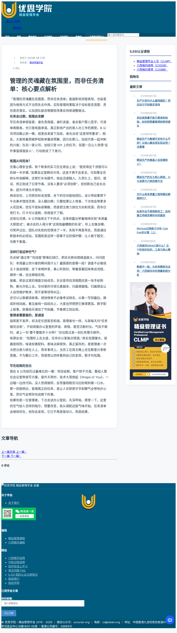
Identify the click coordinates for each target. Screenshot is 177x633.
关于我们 (64, 36)
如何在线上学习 (18, 566)
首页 (7, 36)
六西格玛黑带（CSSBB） (152, 69)
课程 (19, 36)
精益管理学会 (36, 62)
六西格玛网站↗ (96, 36)
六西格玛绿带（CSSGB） (152, 65)
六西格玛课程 (16, 542)
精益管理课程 (16, 538)
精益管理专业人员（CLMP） (154, 61)
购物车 (17, 28)
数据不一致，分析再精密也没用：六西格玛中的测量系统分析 (153, 271)
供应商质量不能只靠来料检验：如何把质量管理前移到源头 (153, 122)
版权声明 (13, 583)
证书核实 (48, 36)
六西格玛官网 (16, 558)
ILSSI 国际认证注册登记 (23, 574)
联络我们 (13, 579)
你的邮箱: (6, 598)
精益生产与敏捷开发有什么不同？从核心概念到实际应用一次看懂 (153, 143)
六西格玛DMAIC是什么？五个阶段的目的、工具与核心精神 (153, 249)
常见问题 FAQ (16, 570)
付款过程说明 (16, 562)
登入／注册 (12, 21)
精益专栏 (32, 36)
